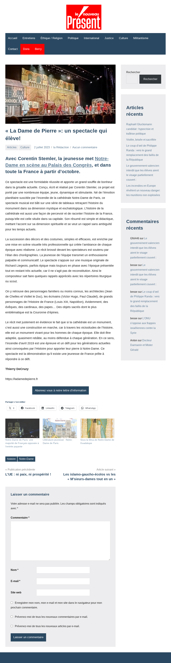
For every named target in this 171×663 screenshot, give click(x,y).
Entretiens (29, 38)
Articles (12, 147)
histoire (11, 458)
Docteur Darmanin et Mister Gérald (141, 345)
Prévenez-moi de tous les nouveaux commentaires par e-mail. (51, 616)
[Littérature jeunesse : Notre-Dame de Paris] (60, 428)
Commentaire (20, 517)
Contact (13, 49)
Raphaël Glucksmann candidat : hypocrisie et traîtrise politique (139, 129)
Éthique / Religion (51, 38)
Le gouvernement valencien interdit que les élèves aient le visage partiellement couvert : (144, 248)
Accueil (12, 38)
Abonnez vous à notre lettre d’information (60, 390)
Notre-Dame (26, 458)
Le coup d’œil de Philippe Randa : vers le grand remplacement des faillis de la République (144, 301)
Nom (14, 570)
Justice (109, 38)
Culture (123, 38)
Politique (73, 38)
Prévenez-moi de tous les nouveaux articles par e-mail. (47, 626)
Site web (16, 592)
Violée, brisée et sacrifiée (141, 139)
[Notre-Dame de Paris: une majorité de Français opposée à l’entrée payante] (22, 428)
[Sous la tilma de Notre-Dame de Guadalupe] (97, 428)
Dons (26, 49)
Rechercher (133, 72)
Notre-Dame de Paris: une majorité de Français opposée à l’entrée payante (22, 443)
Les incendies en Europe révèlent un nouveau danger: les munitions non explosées (143, 190)
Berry (38, 49)
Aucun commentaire (84, 147)
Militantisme (140, 38)
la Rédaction (61, 147)
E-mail (15, 581)
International (91, 38)
